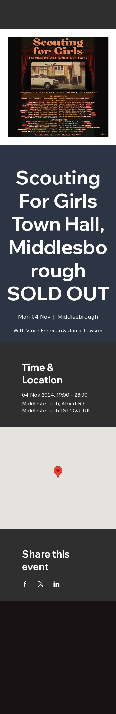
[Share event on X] (41, 584)
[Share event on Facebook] (25, 584)
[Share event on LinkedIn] (56, 584)
